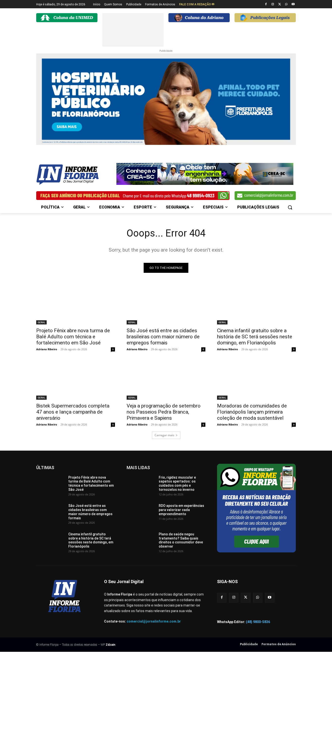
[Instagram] (273, 4)
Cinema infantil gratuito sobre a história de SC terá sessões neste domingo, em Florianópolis (254, 337)
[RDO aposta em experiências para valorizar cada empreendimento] (141, 514)
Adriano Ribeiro (46, 349)
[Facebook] (266, 4)
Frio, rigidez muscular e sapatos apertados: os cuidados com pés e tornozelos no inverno (177, 483)
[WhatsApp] (286, 4)
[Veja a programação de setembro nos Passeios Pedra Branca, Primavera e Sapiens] (166, 380)
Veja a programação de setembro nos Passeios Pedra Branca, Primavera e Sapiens (164, 412)
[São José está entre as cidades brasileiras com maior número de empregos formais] (166, 304)
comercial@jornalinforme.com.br (154, 621)
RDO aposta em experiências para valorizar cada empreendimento (181, 510)
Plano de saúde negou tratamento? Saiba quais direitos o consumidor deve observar (181, 540)
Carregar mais (164, 435)
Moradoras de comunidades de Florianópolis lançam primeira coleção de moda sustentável (252, 412)
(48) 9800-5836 (258, 622)
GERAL (41, 322)
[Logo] (75, 174)
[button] (290, 207)
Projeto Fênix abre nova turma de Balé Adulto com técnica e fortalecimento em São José (73, 337)
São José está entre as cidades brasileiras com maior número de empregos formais (163, 337)
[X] (279, 4)
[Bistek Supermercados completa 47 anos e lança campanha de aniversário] (75, 380)
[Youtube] (293, 4)
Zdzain (110, 644)
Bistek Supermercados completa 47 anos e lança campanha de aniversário (72, 412)
